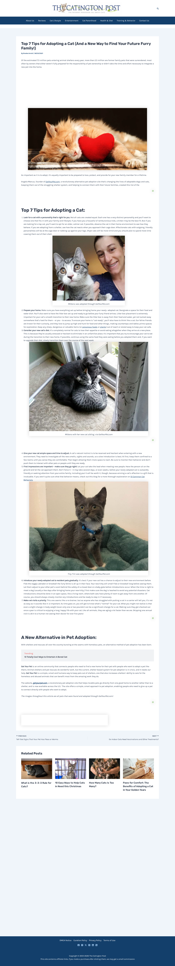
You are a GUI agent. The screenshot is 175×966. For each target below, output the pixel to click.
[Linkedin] (93, 945)
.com (40, 683)
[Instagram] (82, 945)
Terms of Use (109, 940)
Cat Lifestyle (55, 20)
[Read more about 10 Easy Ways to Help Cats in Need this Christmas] (70, 768)
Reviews (42, 20)
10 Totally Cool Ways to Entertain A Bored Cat (45, 657)
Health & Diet (106, 20)
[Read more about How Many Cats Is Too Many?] (104, 768)
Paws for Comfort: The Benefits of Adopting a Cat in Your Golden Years (138, 786)
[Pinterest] (89, 945)
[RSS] (96, 945)
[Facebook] (79, 945)
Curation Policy (80, 940)
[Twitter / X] (86, 945)
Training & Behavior (126, 20)
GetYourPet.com (53, 181)
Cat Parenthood (89, 20)
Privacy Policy (95, 940)
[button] (158, 8)
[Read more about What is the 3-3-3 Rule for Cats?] (36, 768)
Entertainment (71, 20)
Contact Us (144, 20)
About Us (30, 20)
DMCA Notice (65, 940)
